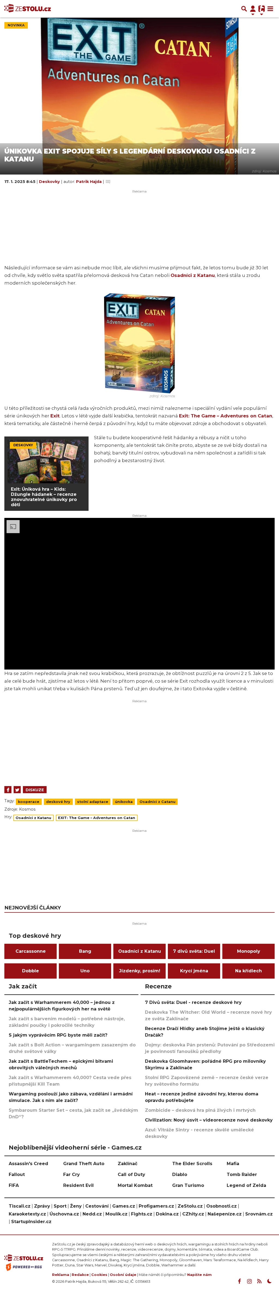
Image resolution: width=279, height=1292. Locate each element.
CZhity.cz (193, 1214)
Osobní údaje (123, 1275)
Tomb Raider (242, 1174)
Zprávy (42, 1206)
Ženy (76, 1206)
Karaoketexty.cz (27, 1214)
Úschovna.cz (64, 1214)
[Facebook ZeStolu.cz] (239, 1281)
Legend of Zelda (246, 1185)
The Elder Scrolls (192, 1163)
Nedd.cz (92, 1214)
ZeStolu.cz (190, 1206)
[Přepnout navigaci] (252, 8)
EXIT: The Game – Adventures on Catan (96, 818)
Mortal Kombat (135, 1185)
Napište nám (199, 1275)
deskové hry (58, 802)
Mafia (233, 1163)
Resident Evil (78, 1185)
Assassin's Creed (28, 1163)
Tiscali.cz (20, 1206)
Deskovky (50, 181)
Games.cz (123, 1206)
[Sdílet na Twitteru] (17, 789)
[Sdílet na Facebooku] (7, 789)
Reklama (60, 1275)
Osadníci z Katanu (193, 275)
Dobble (30, 970)
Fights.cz (141, 1214)
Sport (60, 1206)
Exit (55, 416)
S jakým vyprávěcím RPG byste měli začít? (58, 1035)
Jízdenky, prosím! (139, 970)
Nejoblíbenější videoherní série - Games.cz (75, 1147)
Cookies (99, 1275)
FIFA (14, 1185)
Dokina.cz (167, 1214)
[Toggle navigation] (270, 8)
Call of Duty (131, 1174)
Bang (85, 951)
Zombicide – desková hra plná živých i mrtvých (200, 1110)
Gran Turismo (188, 1185)
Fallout (17, 1174)
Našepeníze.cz (225, 1214)
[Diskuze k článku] (108, 181)
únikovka (124, 802)
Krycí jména (194, 970)
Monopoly (248, 951)
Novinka (16, 25)
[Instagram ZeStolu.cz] (249, 1281)
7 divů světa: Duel (194, 951)
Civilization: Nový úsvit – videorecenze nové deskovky (209, 1120)
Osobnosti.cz (221, 1206)
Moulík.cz (116, 1214)
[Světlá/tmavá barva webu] (269, 1281)
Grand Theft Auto (83, 1163)
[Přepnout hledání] (244, 8)
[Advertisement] (139, 741)
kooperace (28, 802)
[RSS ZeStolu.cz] (259, 1281)
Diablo (179, 1174)
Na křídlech (248, 970)
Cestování (97, 1206)
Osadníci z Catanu (157, 802)
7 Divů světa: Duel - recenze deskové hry (193, 1002)
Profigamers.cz (156, 1206)
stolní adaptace (92, 802)
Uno (85, 970)
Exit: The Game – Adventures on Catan (225, 416)
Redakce (80, 1275)
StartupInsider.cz (31, 1221)
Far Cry (71, 1174)
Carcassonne (31, 951)
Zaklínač (127, 1163)
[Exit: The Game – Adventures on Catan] (139, 343)
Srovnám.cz (259, 1214)
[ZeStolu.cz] (27, 8)
